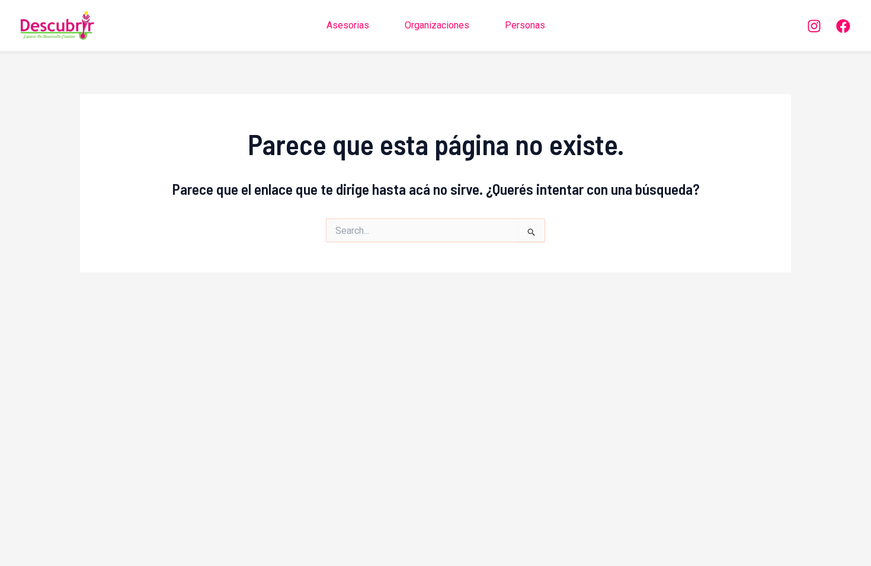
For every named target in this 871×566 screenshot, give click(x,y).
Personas (525, 25)
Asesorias (347, 25)
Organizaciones (437, 25)
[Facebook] (843, 26)
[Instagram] (814, 26)
